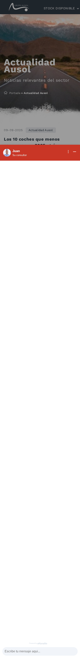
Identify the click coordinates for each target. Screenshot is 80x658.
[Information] (68, 152)
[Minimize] (74, 152)
